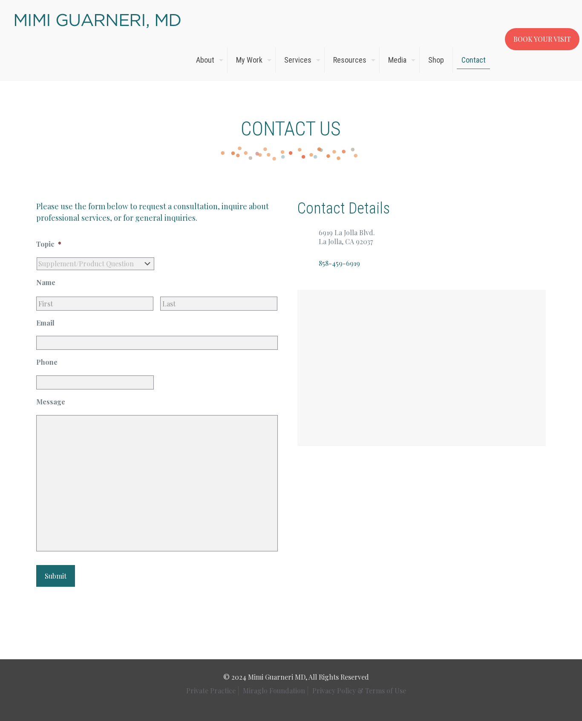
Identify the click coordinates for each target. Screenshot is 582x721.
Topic (48, 244)
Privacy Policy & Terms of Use (359, 690)
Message (50, 402)
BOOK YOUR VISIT (542, 39)
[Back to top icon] (546, 707)
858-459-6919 (339, 263)
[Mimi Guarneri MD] (97, 20)
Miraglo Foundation (274, 690)
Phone (47, 362)
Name (45, 282)
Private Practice (211, 690)
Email (45, 323)
